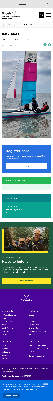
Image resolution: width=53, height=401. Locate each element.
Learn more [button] (22, 4)
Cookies (32, 321)
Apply (26, 166)
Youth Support (7, 328)
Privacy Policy (34, 325)
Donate (31, 315)
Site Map (32, 334)
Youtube (5, 355)
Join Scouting (7, 321)
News (4, 325)
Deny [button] (42, 4)
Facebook (5, 345)
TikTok (4, 358)
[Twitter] (49, 44)
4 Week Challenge (9, 315)
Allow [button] (47, 4)
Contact (32, 318)
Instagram (6, 352)
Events (4, 334)
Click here (41, 356)
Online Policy (34, 328)
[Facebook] (45, 44)
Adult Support (7, 331)
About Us (5, 318)
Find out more (26, 280)
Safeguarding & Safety (37, 331)
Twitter (5, 349)
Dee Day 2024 (14, 25)
